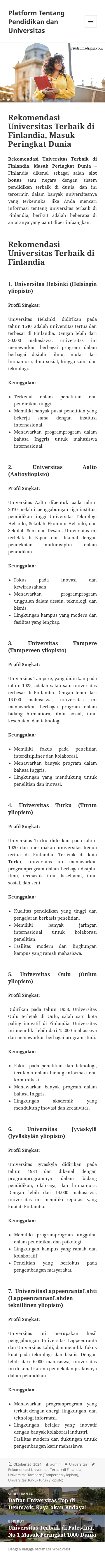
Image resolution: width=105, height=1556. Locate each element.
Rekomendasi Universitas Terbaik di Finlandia (44, 1469)
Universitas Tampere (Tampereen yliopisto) (43, 1474)
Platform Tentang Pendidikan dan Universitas (36, 21)
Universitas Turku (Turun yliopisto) (35, 1480)
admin (55, 1464)
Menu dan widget (91, 27)
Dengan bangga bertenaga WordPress (39, 1549)
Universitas (78, 1464)
